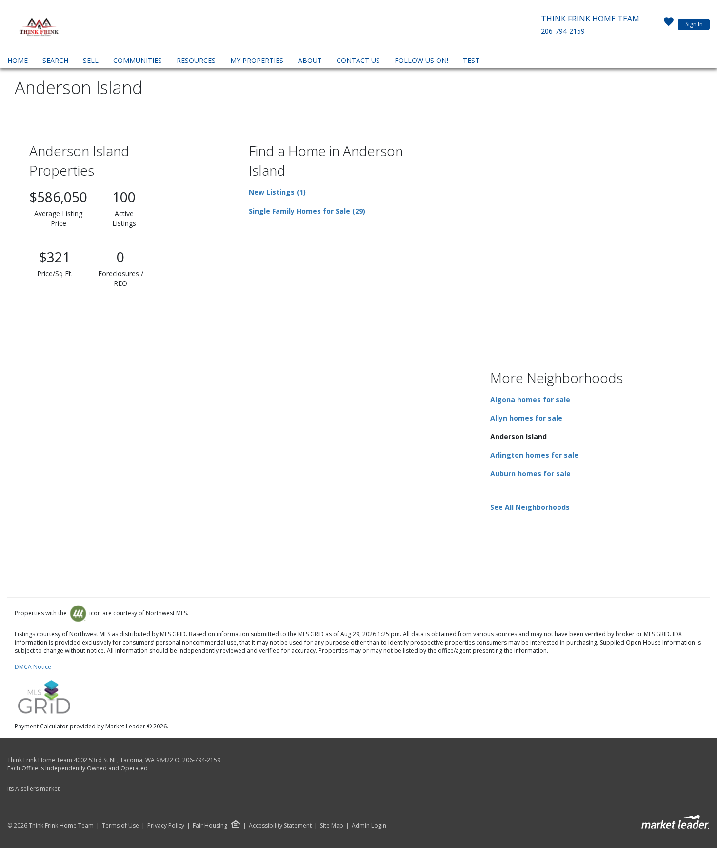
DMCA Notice (33, 667)
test (471, 60)
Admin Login (369, 825)
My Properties (256, 60)
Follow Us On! (421, 60)
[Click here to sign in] (669, 24)
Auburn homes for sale (530, 473)
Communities (137, 60)
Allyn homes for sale (526, 418)
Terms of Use (120, 825)
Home (17, 60)
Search (55, 60)
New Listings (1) (277, 192)
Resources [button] (196, 60)
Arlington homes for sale (534, 455)
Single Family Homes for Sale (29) (307, 211)
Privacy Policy (165, 825)
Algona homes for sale (530, 399)
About (310, 60)
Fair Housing (210, 825)
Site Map (331, 825)
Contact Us (358, 60)
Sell (91, 60)
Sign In (694, 24)
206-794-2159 (563, 31)
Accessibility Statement (280, 825)
